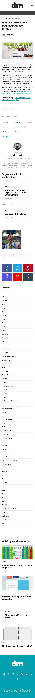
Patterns (4, 442)
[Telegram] (17, 674)
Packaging (5, 434)
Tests (3, 490)
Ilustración (5, 390)
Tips (3, 497)
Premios (4, 445)
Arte (3, 308)
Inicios (4, 393)
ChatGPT (4, 327)
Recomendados (6, 453)
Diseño (4, 18)
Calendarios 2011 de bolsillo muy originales (17, 566)
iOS (3, 404)
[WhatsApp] (17, 679)
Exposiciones (6, 360)
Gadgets (4, 379)
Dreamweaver (10, 18)
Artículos (7, 186)
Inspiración (5, 397)
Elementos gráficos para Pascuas (16, 616)
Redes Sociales (6, 464)
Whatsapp (5, 523)
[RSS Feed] (22, 674)
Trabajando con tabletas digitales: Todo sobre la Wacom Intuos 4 (15, 192)
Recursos (17, 18)
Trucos (4, 501)
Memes (4, 412)
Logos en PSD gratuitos (15, 214)
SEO (3, 479)
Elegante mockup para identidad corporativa (16, 598)
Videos (4, 512)
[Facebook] (4, 674)
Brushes (4, 323)
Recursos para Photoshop (9, 460)
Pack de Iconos (6, 431)
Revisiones (5, 471)
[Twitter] (26, 674)
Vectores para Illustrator (9, 508)
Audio (4, 315)
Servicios (4, 482)
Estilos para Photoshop (9, 356)
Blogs (3, 319)
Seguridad (5, 475)
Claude (4, 330)
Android (4, 300)
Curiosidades (6, 338)
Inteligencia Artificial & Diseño (11, 401)
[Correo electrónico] (30, 674)
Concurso (5, 334)
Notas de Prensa (7, 419)
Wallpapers (5, 516)
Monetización (6, 416)
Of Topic (4, 427)
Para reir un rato (7, 438)
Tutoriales (5, 505)
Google (4, 382)
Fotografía (5, 371)
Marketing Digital (7, 408)
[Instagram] (8, 674)
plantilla (11, 109)
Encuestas (5, 352)
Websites (4, 520)
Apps (3, 304)
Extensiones (5, 364)
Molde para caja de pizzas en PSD (17, 646)
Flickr (3, 367)
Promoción (5, 449)
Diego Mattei (10, 34)
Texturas (4, 494)
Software (4, 486)
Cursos (4, 341)
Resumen (5, 468)
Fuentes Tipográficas (8, 375)
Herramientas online (8, 386)
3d (3, 297)
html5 (4, 109)
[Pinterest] (13, 674)
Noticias (4, 423)
